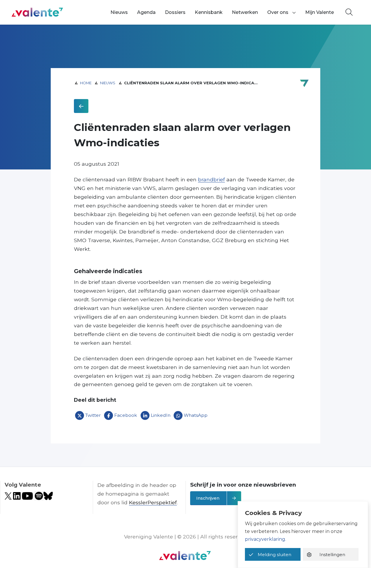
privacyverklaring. (265, 539)
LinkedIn (160, 415)
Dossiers (175, 12)
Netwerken (245, 12)
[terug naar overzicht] (81, 106)
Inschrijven (207, 498)
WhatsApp (196, 415)
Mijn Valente (319, 12)
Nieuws (119, 12)
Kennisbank (209, 12)
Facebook (125, 415)
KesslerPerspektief (153, 502)
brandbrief (211, 179)
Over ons (277, 12)
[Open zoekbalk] (349, 12)
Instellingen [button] (332, 554)
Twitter (93, 415)
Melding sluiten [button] (274, 554)
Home (86, 83)
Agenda (146, 12)
